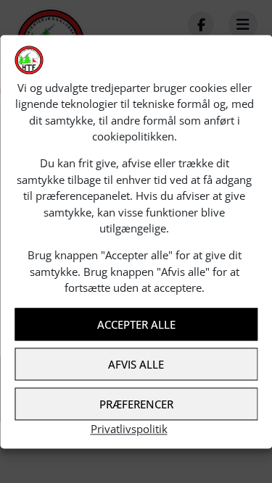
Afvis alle (136, 364)
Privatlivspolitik (129, 429)
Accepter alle (136, 324)
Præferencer (136, 404)
